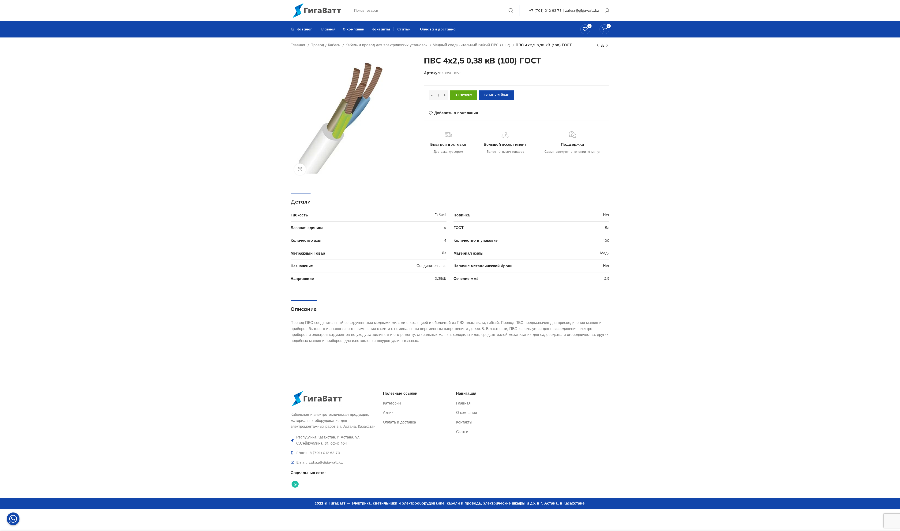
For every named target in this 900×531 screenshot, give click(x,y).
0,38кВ (440, 278)
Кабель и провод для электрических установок (386, 45)
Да (607, 228)
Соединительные (431, 266)
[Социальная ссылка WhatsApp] (295, 484)
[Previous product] (597, 45)
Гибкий (440, 215)
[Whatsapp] (13, 518)
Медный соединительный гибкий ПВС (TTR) (472, 45)
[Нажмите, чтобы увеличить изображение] (300, 169)
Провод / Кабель (326, 45)
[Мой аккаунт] (607, 10)
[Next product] (607, 45)
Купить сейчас (496, 95)
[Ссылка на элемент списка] (334, 440)
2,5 (606, 278)
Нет (606, 215)
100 (606, 240)
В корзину (463, 95)
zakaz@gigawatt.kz (582, 10)
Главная (298, 45)
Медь (604, 253)
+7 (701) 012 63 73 (545, 10)
